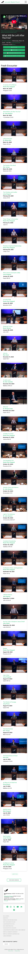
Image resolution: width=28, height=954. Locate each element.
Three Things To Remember (10, 219)
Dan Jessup (6, 167)
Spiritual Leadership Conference (10, 931)
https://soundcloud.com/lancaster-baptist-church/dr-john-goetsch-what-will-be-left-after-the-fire (13, 31)
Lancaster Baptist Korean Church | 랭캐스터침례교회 (14, 929)
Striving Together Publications (10, 920)
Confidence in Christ (8, 863)
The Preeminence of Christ (10, 755)
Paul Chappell (6, 916)
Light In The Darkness (9, 514)
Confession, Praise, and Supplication (13, 568)
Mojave (6, 944)
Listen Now (14, 47)
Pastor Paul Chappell (9, 87)
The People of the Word (9, 165)
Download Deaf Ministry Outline (13, 55)
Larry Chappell (7, 194)
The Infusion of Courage (9, 702)
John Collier (6, 623)
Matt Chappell (7, 811)
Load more (15, 874)
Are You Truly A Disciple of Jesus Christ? (14, 621)
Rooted (5, 648)
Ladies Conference (7, 935)
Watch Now (14, 50)
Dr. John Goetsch (6, 41)
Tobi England (6, 596)
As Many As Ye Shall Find (10, 782)
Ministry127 (5, 918)
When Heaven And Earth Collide (11, 272)
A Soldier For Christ (8, 433)
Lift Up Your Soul (7, 138)
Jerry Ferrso (6, 704)
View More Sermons (14, 880)
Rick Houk (6, 355)
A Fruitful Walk (7, 299)
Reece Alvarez (7, 328)
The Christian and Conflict (10, 192)
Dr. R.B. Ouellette (8, 382)
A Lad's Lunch (7, 380)
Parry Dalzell (6, 784)
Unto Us (5, 353)
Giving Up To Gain (8, 326)
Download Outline (12, 52)
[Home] (2, 2)
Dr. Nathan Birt (7, 140)
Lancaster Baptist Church (12, 2)
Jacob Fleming (7, 838)
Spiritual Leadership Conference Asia (11, 933)
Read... (14, 44)
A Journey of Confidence (9, 85)
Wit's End (5, 407)
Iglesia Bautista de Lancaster (9, 927)
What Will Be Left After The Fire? (12, 111)
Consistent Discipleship (9, 541)
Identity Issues (7, 809)
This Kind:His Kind (8, 729)
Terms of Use (10, 950)
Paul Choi (5, 757)
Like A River (6, 675)
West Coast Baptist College (9, 922)
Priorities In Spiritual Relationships (12, 246)
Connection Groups (8, 896)
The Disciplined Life (8, 460)
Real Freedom (7, 836)
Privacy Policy (17, 950)
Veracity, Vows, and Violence (10, 487)
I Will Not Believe (7, 594)
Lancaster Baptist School (9, 924)
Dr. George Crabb (8, 409)
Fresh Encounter (16, 42)
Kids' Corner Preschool (8, 925)
